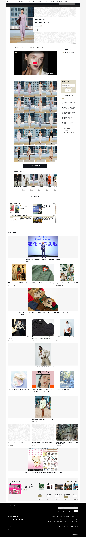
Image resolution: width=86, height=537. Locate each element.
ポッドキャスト (61, 1)
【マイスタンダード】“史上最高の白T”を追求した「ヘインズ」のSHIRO (68, 108)
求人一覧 (18, 203)
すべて (63, 52)
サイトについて (50, 521)
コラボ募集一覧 (24, 215)
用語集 (66, 1)
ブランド (59, 526)
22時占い (39, 1)
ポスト (57, 1)
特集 (21, 1)
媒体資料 (58, 521)
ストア (29, 1)
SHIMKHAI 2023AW (17, 186)
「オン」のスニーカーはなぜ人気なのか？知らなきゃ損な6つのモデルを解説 (68, 102)
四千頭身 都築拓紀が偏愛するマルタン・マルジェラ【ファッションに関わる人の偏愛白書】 (67, 493)
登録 (68, 90)
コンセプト (76, 526)
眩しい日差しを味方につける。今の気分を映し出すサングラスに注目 (68, 113)
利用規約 (65, 521)
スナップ (47, 1)
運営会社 (61, 521)
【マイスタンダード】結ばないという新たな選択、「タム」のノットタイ (68, 123)
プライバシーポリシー (70, 521)
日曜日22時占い (66, 516)
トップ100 (43, 1)
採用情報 (54, 521)
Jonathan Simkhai (40, 19)
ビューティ (25, 1)
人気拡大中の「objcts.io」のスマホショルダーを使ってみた (68, 118)
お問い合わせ (76, 521)
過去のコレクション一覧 (35, 196)
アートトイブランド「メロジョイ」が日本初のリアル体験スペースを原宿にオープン (29, 486)
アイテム (64, 526)
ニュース (18, 1)
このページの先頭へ (12, 505)
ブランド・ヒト (34, 1)
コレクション (52, 1)
